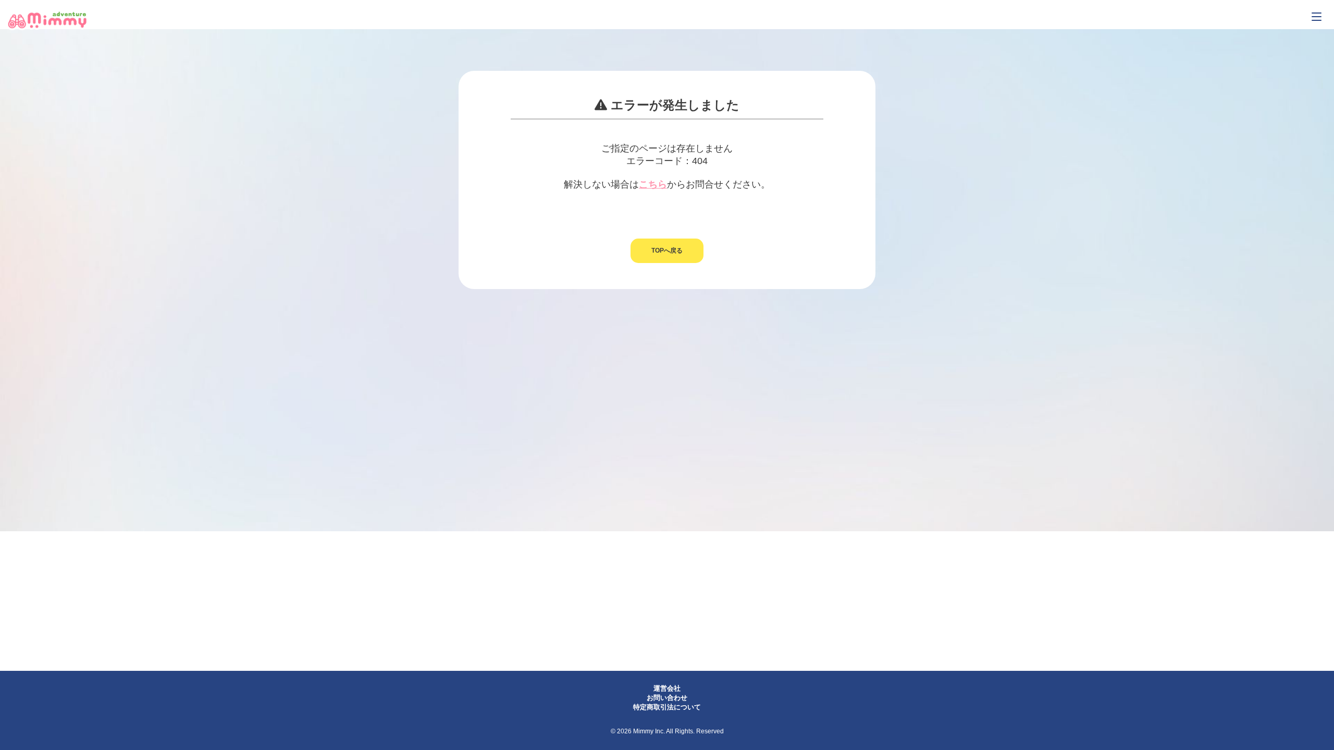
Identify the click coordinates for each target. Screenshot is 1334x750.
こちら (653, 184)
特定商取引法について (667, 707)
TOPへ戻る (667, 250)
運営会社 (667, 688)
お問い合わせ (667, 698)
